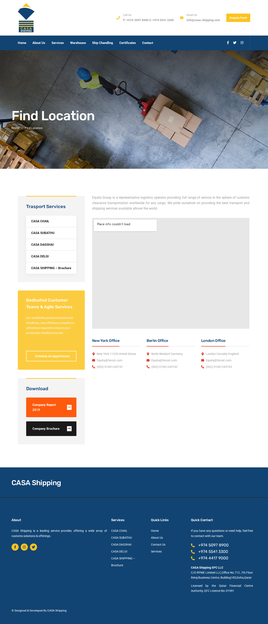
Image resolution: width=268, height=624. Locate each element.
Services (58, 43)
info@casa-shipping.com (203, 20)
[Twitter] (33, 547)
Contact (147, 43)
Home (22, 43)
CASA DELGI (40, 256)
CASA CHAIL (40, 221)
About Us (38, 43)
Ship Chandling (102, 43)
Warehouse (78, 43)
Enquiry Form (238, 17)
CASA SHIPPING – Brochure (51, 268)
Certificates (127, 43)
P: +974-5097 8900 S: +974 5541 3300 (148, 20)
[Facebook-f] (15, 547)
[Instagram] (24, 547)
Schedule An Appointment (52, 356)
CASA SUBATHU (42, 233)
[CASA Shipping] (26, 17)
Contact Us (158, 544)
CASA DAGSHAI (42, 245)
